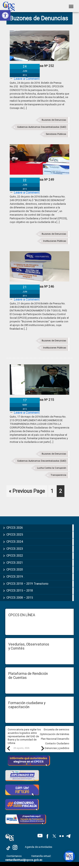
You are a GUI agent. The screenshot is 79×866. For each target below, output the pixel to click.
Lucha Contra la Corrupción (51, 468)
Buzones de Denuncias (54, 120)
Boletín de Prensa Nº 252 (36, 66)
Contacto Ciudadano (57, 743)
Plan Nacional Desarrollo (55, 738)
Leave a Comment (27, 79)
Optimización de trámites (54, 734)
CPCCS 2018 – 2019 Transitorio (27, 583)
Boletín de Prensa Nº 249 (36, 179)
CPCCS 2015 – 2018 (19, 590)
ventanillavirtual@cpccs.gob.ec (23, 859)
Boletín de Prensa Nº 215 (36, 400)
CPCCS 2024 (14, 541)
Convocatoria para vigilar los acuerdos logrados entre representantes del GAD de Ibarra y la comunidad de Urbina (24, 736)
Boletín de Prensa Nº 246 (36, 286)
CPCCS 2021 (14, 562)
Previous (8, 748)
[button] (5, 15)
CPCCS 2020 (14, 569)
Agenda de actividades (38, 846)
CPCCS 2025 (14, 534)
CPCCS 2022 (14, 555)
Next (43, 748)
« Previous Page (27, 492)
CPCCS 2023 (14, 549)
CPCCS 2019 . (15, 576)
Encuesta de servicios (56, 729)
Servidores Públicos (56, 134)
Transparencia (58, 475)
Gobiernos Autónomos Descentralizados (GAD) (41, 127)
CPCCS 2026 (14, 528)
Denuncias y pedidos (57, 748)
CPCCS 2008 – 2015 (19, 597)
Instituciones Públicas (54, 241)
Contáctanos (14, 856)
